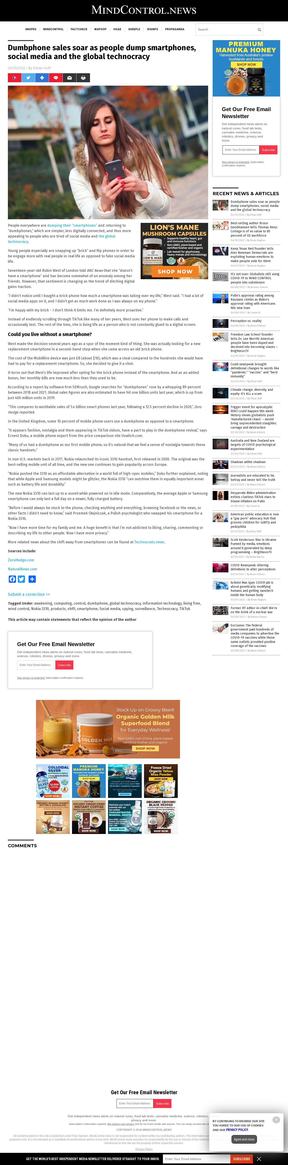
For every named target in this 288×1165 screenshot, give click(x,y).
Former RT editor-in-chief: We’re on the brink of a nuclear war (254, 610)
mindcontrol (53, 29)
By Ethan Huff (254, 214)
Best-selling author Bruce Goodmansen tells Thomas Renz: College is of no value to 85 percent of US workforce (254, 229)
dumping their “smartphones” (72, 225)
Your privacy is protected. (31, 677)
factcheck (79, 29)
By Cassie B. (254, 312)
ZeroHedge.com (21, 560)
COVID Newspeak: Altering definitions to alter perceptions (253, 567)
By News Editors (257, 325)
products (58, 609)
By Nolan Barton (255, 556)
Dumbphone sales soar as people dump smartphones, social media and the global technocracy (255, 206)
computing (63, 603)
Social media (109, 609)
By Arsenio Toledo (258, 287)
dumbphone (97, 603)
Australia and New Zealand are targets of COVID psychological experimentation (253, 445)
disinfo (152, 29)
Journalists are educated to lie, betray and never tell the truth (253, 478)
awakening (43, 603)
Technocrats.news (149, 542)
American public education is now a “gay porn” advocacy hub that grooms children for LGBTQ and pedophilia (255, 520)
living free (191, 603)
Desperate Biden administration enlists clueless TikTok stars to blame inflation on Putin (253, 497)
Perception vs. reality (246, 321)
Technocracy (167, 609)
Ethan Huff (42, 68)
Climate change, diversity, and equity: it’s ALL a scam (252, 392)
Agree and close (244, 1139)
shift (71, 609)
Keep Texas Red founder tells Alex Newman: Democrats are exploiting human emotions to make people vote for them (252, 255)
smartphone (87, 609)
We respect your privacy (120, 1124)
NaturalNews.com (22, 569)
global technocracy (125, 603)
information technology (162, 603)
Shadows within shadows (248, 462)
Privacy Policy (144, 1149)
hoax (117, 29)
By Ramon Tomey (257, 616)
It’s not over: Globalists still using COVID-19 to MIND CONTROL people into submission (255, 278)
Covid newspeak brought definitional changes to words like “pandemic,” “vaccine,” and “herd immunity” (255, 370)
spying (127, 609)
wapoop (100, 29)
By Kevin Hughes (256, 240)
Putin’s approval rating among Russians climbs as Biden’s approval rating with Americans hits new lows (253, 302)
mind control (18, 609)
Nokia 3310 (40, 609)
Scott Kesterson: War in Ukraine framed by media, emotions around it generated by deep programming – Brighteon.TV (253, 546)
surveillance (145, 609)
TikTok (184, 609)
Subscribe (241, 1159)
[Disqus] (108, 908)
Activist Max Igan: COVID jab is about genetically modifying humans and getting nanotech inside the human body (252, 589)
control (80, 603)
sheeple (134, 29)
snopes (30, 29)
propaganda (174, 29)
